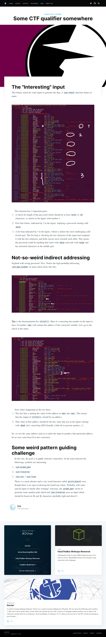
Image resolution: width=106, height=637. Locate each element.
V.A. (19, 506)
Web (42, 3)
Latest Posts (77, 633)
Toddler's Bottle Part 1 (28, 565)
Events (17, 3)
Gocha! (27, 546)
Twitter (85, 633)
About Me (49, 3)
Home (11, 3)
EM (20, 634)
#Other (58, 14)
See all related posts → (27, 571)
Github (92, 633)
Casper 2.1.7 (14, 634)
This (14, 321)
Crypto (25, 3)
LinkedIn (99, 633)
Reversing (34, 3)
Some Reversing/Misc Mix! (27, 552)
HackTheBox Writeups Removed (28, 558)
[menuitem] (11, 3)
